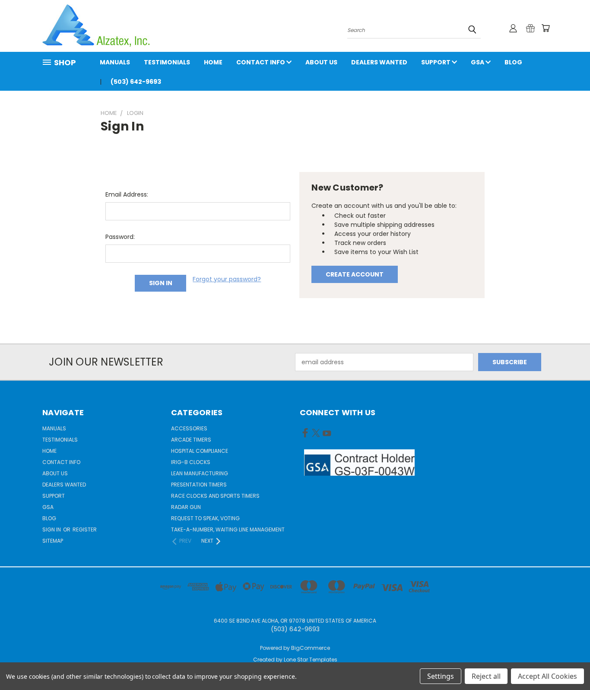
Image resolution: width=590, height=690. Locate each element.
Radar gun (186, 507)
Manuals (115, 62)
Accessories (189, 428)
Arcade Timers (191, 439)
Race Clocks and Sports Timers (215, 495)
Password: (120, 236)
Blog (513, 62)
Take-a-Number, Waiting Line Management (228, 529)
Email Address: (126, 194)
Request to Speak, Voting (205, 518)
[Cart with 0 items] (545, 28)
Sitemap (52, 540)
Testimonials (167, 62)
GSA (478, 62)
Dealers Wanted (379, 62)
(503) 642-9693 (136, 81)
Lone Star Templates (310, 659)
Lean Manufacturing (199, 473)
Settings (440, 676)
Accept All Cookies (547, 676)
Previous (567, 663)
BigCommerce (310, 648)
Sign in (52, 529)
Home (213, 62)
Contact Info (261, 62)
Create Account (355, 274)
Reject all (486, 676)
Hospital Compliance (199, 451)
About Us (321, 62)
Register (85, 529)
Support (436, 62)
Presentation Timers (199, 484)
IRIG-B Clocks (190, 462)
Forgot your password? (227, 279)
